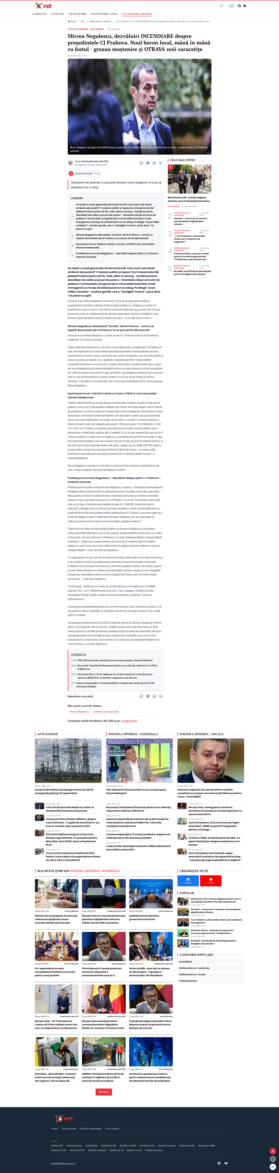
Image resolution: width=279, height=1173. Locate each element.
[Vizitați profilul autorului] (71, 163)
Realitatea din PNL (77, 1150)
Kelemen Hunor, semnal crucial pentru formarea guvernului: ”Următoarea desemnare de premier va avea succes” (191, 258)
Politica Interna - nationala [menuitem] (137, 14)
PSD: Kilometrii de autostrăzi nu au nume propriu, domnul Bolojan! (115, 660)
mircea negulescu (79, 711)
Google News (129, 720)
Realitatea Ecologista (167, 1145)
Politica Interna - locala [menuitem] (104, 14)
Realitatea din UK (116, 1150)
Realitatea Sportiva (74, 1145)
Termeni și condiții (68, 1128)
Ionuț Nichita (166, 1016)
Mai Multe (104, 1092)
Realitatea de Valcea (153, 1150)
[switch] (231, 6)
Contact (54, 1128)
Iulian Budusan (71, 1069)
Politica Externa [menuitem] (77, 14)
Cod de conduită (112, 1128)
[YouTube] (244, 6)
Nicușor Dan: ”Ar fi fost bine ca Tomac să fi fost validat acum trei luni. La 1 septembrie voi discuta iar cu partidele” (56, 1026)
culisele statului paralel (106, 711)
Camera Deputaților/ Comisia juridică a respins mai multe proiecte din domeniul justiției (115, 684)
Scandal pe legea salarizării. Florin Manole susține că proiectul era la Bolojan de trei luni (150, 1024)
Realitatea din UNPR (128, 1145)
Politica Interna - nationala (100, 21)
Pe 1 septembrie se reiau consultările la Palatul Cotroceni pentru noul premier (55, 972)
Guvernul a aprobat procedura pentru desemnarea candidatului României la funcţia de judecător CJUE (150, 1079)
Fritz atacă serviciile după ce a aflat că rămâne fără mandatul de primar (70, 809)
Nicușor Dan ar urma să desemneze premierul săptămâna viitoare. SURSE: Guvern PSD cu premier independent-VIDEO (103, 921)
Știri (82, 21)
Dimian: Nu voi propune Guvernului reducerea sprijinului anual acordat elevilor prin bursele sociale (56, 921)
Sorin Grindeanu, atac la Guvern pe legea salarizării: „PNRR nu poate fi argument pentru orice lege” (213, 826)
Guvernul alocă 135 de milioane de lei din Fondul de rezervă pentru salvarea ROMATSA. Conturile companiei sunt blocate (115, 676)
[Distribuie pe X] (160, 163)
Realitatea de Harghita (97, 1150)
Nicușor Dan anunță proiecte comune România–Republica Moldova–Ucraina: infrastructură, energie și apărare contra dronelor (103, 1026)
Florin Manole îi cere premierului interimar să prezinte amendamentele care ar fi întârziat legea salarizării (101, 974)
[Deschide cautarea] (221, 6)
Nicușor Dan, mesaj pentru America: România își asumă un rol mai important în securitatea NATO (215, 811)
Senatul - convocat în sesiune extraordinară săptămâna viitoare (190, 221)
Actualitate (173, 206)
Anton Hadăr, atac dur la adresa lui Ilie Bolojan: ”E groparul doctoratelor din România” (149, 972)
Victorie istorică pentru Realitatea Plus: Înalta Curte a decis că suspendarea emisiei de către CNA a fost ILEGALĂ (73, 856)
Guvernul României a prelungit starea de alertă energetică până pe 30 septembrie (64, 791)
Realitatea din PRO (58, 1150)
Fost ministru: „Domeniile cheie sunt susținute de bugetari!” (189, 239)
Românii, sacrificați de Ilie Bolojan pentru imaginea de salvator (192, 273)
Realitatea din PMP (187, 1145)
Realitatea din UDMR (206, 1145)
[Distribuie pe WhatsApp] (154, 163)
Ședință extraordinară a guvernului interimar (144, 917)
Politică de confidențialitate (90, 1128)
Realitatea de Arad (134, 1150)
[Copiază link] (141, 163)
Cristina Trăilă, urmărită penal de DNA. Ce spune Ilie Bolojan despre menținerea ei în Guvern (214, 841)
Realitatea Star (92, 1145)
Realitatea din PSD (96, 161)
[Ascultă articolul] (273, 1151)
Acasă (73, 21)
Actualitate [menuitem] (57, 14)
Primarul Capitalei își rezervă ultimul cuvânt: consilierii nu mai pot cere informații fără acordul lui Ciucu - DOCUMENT (209, 793)
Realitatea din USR (108, 1145)
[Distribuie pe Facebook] (147, 163)
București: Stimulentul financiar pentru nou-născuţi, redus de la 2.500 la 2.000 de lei (117, 667)
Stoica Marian (71, 911)
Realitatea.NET (57, 1145)
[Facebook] (239, 6)
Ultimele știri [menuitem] (40, 14)
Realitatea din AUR (147, 1145)
